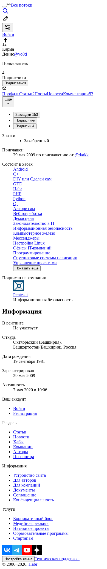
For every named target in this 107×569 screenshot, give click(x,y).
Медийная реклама (31, 523)
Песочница (23, 456)
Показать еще (26, 268)
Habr (32, 564)
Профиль (10, 93)
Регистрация (25, 413)
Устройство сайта (29, 475)
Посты (41, 93)
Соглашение (24, 495)
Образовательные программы (41, 533)
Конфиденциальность (33, 500)
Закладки (26, 115)
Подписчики (25, 120)
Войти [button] (8, 34)
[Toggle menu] (4, 6)
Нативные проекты (31, 528)
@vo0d (20, 54)
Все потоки (21, 5)
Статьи (27, 93)
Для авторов (24, 480)
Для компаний (26, 485)
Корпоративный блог (33, 518)
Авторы (20, 451)
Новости (55, 93)
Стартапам (23, 538)
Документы (24, 490)
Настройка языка (18, 559)
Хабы (18, 441)
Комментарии (78, 93)
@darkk (82, 155)
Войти (19, 408)
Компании (23, 446)
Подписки (24, 126)
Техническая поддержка (57, 558)
